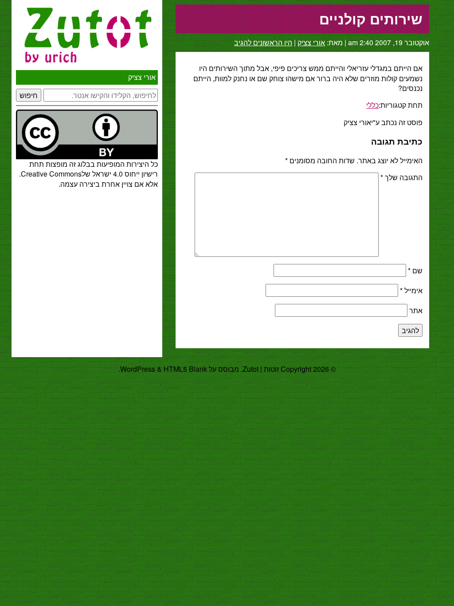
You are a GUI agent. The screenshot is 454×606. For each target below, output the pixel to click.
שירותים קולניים (371, 18)
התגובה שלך (401, 177)
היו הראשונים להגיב (263, 42)
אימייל (411, 290)
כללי (372, 105)
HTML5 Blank (185, 369)
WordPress (137, 369)
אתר (416, 310)
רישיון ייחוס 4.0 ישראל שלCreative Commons (89, 174)
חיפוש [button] (29, 95)
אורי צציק (142, 77)
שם (415, 270)
